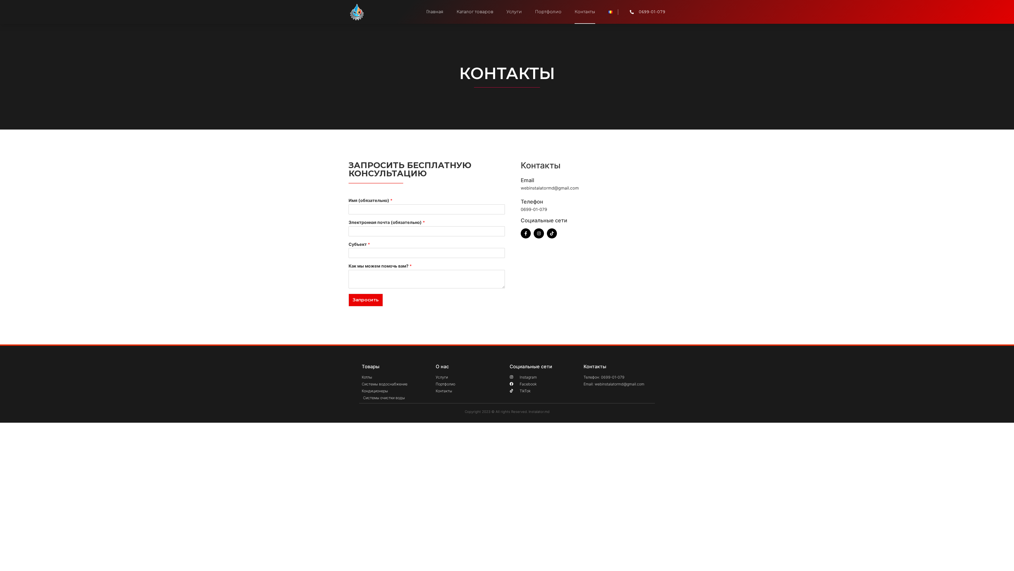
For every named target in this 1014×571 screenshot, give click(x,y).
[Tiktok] (552, 233)
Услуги (514, 11)
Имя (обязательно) (370, 200)
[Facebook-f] (526, 233)
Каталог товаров (475, 11)
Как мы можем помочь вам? (380, 266)
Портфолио (548, 11)
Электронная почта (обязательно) (387, 222)
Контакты (585, 11)
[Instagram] (539, 233)
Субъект (359, 244)
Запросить (366, 299)
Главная (434, 11)
